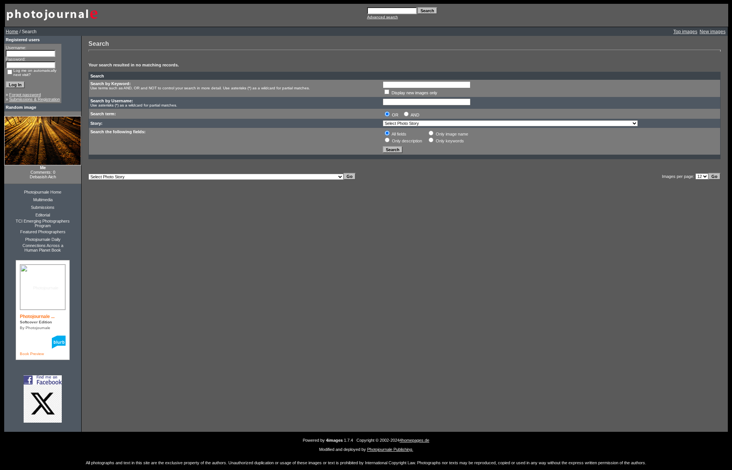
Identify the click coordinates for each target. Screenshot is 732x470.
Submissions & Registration (34, 99)
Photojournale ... (37, 316)
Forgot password (25, 94)
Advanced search (382, 17)
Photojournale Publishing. (390, 449)
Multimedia (43, 199)
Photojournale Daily (43, 239)
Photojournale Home (42, 192)
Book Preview (32, 354)
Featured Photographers (43, 231)
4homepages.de (414, 440)
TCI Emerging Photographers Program (43, 223)
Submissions (43, 207)
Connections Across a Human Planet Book (42, 247)
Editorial (42, 215)
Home (12, 31)
